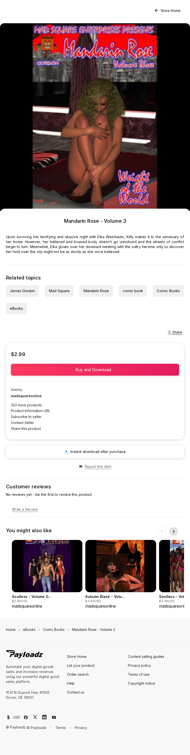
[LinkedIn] (44, 717)
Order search (78, 674)
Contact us (75, 692)
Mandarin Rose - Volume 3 (93, 629)
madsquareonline (26, 396)
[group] (47, 574)
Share (177, 332)
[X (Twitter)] (35, 717)
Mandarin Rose (96, 290)
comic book (133, 290)
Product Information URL (30, 411)
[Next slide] (173, 531)
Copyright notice (141, 683)
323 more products (26, 405)
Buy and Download (94, 369)
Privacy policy (139, 665)
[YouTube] (53, 717)
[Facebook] (26, 717)
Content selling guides (146, 656)
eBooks (16, 308)
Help (71, 683)
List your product (81, 665)
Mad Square (59, 290)
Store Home (171, 10)
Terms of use (138, 674)
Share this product (26, 428)
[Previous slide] (161, 531)
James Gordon (22, 290)
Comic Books (168, 290)
